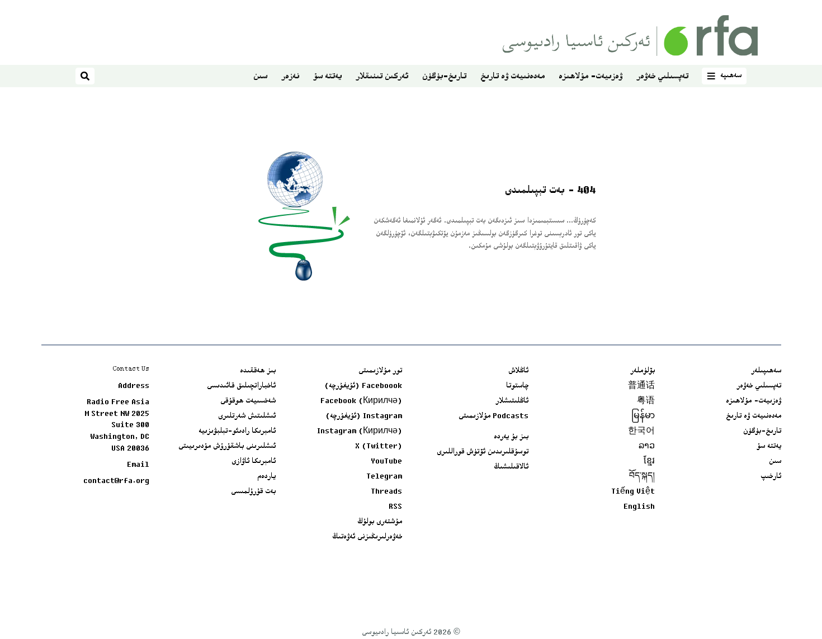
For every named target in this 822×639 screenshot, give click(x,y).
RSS (395, 507)
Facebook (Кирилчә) (361, 401)
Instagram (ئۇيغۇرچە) (363, 416)
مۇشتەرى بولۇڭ (379, 522)
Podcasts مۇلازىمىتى (493, 416)
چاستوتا (517, 386)
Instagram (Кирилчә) (359, 431)
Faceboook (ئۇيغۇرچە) (363, 386)
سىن (260, 76)
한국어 (641, 431)
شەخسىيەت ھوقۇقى (248, 401)
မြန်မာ (643, 416)
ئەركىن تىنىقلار (382, 76)
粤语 (646, 401)
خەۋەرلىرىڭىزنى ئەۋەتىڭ (367, 537)
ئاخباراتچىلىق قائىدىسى (241, 386)
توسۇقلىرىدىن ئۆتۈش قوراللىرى (482, 452)
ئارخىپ (770, 476)
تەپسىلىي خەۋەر (662, 76)
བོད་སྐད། (642, 476)
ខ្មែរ (649, 461)
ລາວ (647, 446)
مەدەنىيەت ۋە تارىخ (512, 76)
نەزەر (290, 76)
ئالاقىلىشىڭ (511, 467)
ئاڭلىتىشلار (511, 401)
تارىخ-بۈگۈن (444, 76)
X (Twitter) (378, 446)
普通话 (641, 386)
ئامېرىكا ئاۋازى (254, 461)
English (639, 507)
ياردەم (266, 476)
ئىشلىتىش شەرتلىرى (247, 416)
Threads (386, 492)
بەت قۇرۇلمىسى (253, 492)
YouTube (386, 461)
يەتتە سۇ (327, 76)
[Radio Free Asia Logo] (630, 35)
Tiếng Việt (633, 492)
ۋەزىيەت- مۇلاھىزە (590, 76)
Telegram (384, 476)
